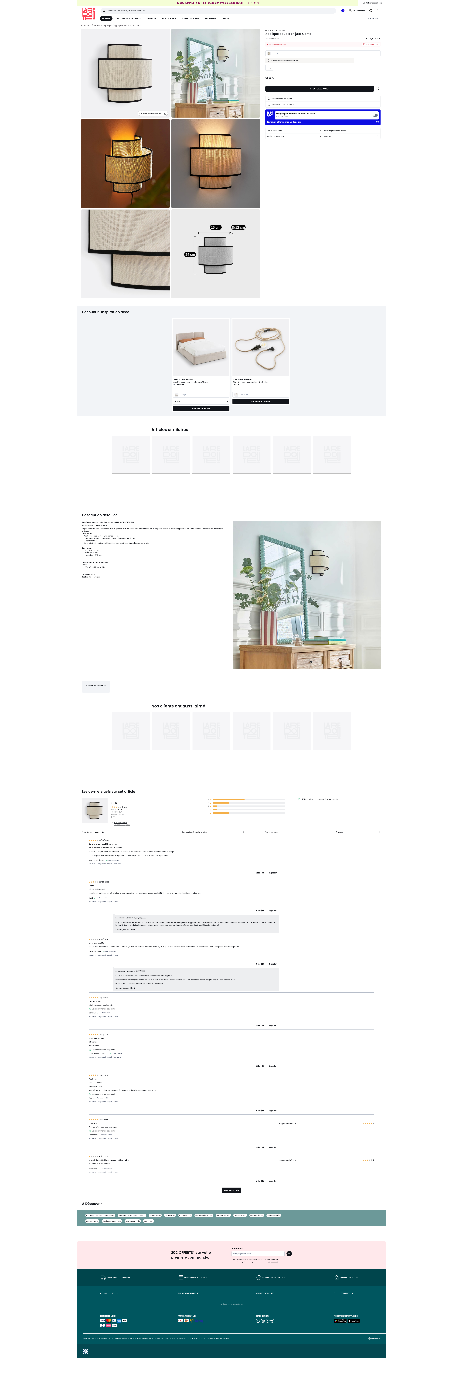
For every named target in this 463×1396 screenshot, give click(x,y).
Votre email (237, 1248)
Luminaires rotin (223, 1215)
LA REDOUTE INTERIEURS (275, 30)
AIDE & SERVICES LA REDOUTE (188, 1293)
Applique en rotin (133, 1221)
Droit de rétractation (196, 1338)
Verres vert (148, 1221)
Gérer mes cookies (163, 1338)
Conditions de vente (120, 1338)
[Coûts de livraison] (320, 130)
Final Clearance (169, 18)
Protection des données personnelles (142, 1338)
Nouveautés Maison (190, 18)
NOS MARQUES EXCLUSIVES (265, 1293)
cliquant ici (273, 1262)
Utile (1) (260, 910)
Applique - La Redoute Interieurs (132, 1215)
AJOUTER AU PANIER (319, 88)
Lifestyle (225, 18)
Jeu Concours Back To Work (128, 18)
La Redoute (86, 25)
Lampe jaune (155, 1215)
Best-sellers (210, 18)
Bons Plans (151, 18)
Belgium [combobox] (374, 1338)
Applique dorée (273, 1215)
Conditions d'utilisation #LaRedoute (217, 1338)
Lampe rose (170, 1215)
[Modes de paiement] (320, 136)
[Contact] (378, 136)
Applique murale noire (112, 1221)
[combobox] (213, 832)
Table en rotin (240, 1215)
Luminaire (97, 25)
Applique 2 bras (256, 1215)
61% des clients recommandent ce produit (319, 799)
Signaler (273, 872)
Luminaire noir (185, 1215)
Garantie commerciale (179, 1338)
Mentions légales (88, 1338)
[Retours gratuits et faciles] (378, 130)
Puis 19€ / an (295, 115)
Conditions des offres (103, 1338)
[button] (378, 11)
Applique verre (92, 1221)
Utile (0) (260, 872)
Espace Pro (373, 18)
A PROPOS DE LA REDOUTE (109, 1293)
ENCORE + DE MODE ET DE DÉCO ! (345, 1293)
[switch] (327, 115)
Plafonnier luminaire (203, 1215)
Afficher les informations (232, 1304)
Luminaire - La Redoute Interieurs (100, 1215)
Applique (108, 25)
